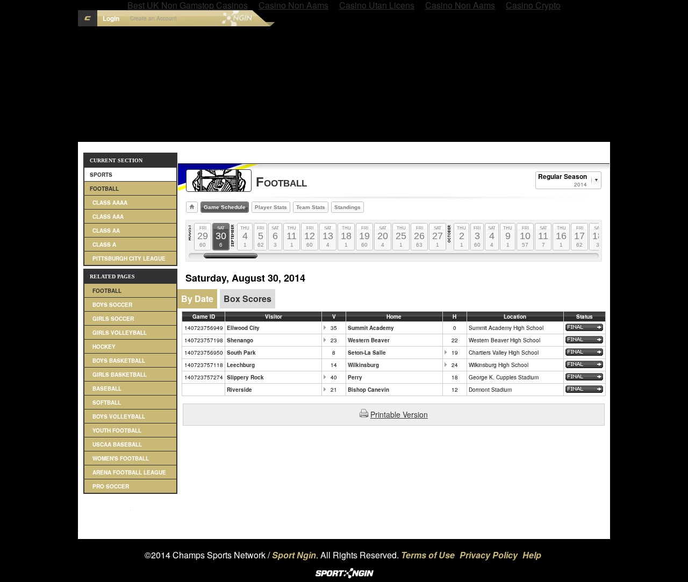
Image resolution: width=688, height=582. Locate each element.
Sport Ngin (214, 18)
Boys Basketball (118, 360)
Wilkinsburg (363, 365)
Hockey (104, 346)
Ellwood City (243, 328)
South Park (241, 352)
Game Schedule (225, 207)
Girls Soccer (113, 318)
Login (111, 18)
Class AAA (108, 216)
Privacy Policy (489, 555)
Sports (101, 174)
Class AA (106, 230)
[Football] (219, 180)
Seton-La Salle (367, 352)
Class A (104, 244)
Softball (106, 402)
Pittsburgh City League (129, 258)
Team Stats (310, 207)
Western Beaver (369, 340)
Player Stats (271, 207)
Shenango (240, 340)
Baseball (106, 388)
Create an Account (153, 18)
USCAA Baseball (117, 444)
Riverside (239, 389)
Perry (355, 377)
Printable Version (399, 414)
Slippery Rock (245, 377)
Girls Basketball (119, 374)
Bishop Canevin (368, 389)
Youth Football (116, 430)
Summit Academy (371, 328)
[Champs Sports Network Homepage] (87, 18)
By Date (197, 298)
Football (104, 188)
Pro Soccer (110, 486)
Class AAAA (109, 202)
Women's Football (120, 458)
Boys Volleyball (118, 416)
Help (531, 555)
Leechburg (241, 365)
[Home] (192, 207)
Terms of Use (428, 555)
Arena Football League (129, 472)
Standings (347, 207)
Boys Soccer (112, 304)
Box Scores (247, 298)
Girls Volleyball (119, 332)
